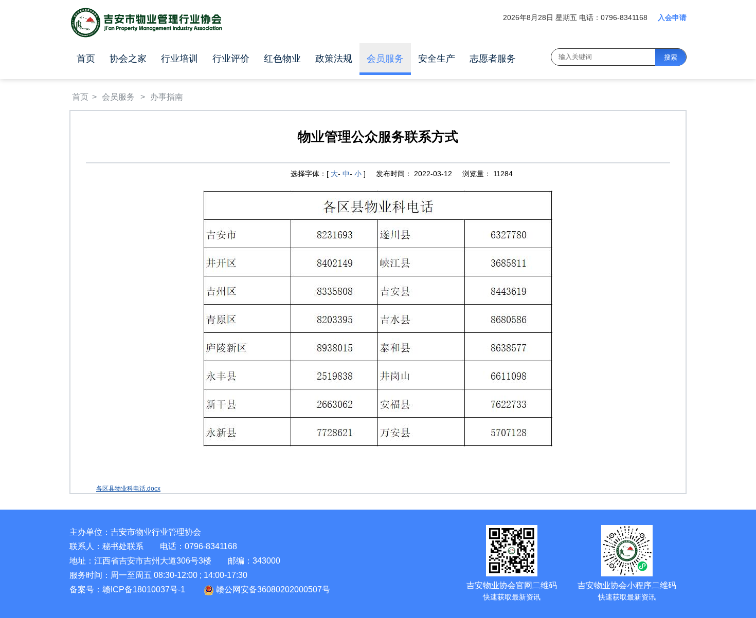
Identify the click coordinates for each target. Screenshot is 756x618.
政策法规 (333, 58)
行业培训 (179, 58)
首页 (86, 58)
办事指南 (166, 96)
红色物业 (282, 58)
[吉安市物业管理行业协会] (146, 22)
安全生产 (436, 58)
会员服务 (385, 58)
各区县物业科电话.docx (128, 488)
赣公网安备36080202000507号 (272, 589)
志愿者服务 (493, 58)
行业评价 (230, 58)
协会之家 (128, 58)
